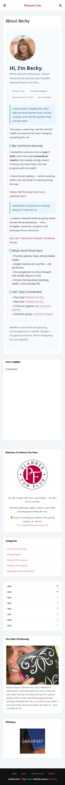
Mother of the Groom (17, 560)
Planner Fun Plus (35, 297)
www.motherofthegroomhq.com (32, 525)
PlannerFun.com (34, 301)
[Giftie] (32, 684)
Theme (29, 779)
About (24, 774)
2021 (32, 614)
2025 (32, 592)
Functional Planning (17, 549)
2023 (32, 603)
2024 (32, 597)
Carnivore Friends (43, 314)
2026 (32, 586)
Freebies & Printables (17, 565)
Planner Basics (14, 554)
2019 (32, 625)
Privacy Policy (37, 774)
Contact (51, 774)
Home (14, 774)
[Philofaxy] (32, 753)
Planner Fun (32, 5)
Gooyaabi (52, 779)
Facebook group (43, 701)
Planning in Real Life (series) (20, 571)
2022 (32, 608)
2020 (32, 620)
